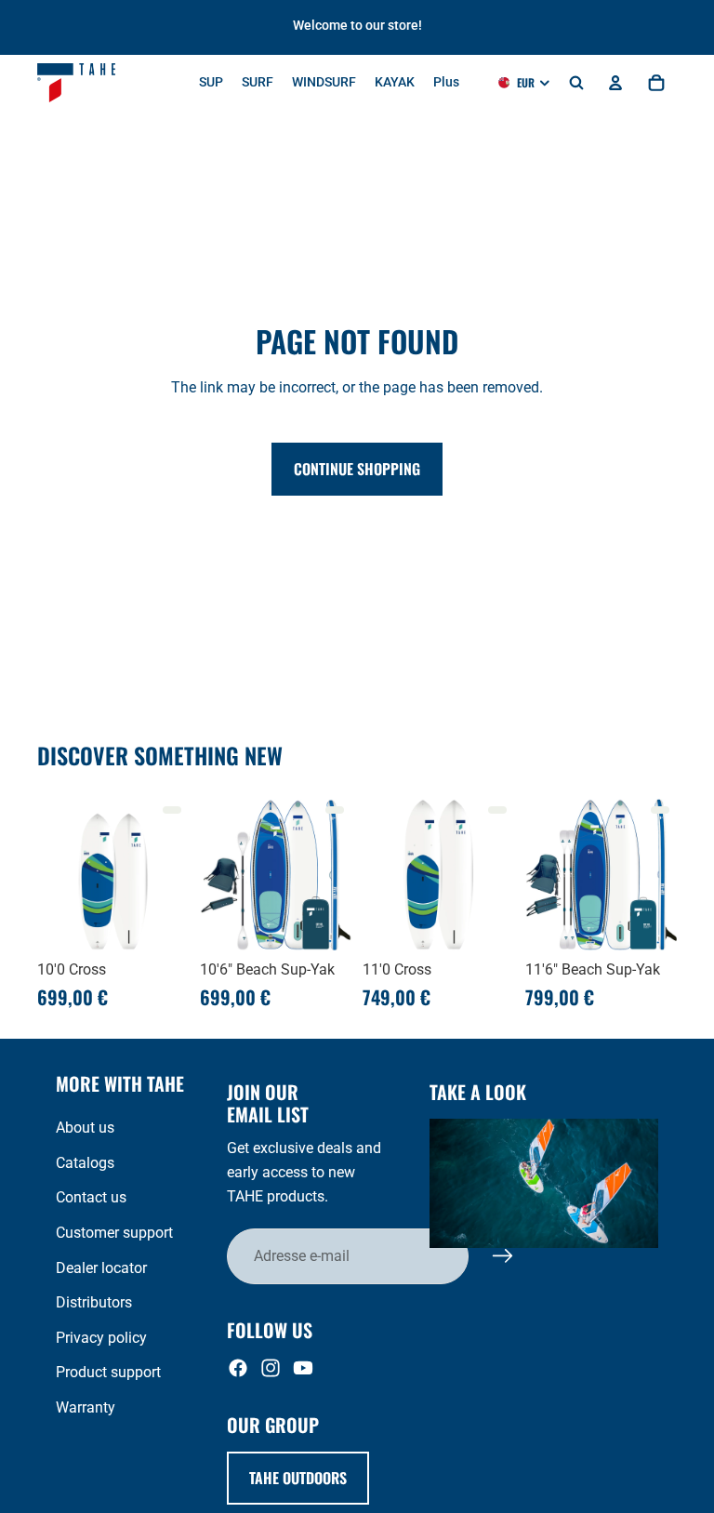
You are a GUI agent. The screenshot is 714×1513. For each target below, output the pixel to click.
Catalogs (85, 1163)
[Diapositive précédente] (57, 875)
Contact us (91, 1197)
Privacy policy (101, 1338)
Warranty (85, 1407)
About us (85, 1127)
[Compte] (615, 82)
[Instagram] (270, 1368)
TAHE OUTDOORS (298, 1478)
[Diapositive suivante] (168, 875)
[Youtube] (303, 1368)
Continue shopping (357, 469)
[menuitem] (446, 82)
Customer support (114, 1232)
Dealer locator (101, 1268)
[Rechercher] (576, 82)
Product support (108, 1372)
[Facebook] (238, 1368)
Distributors (94, 1302)
